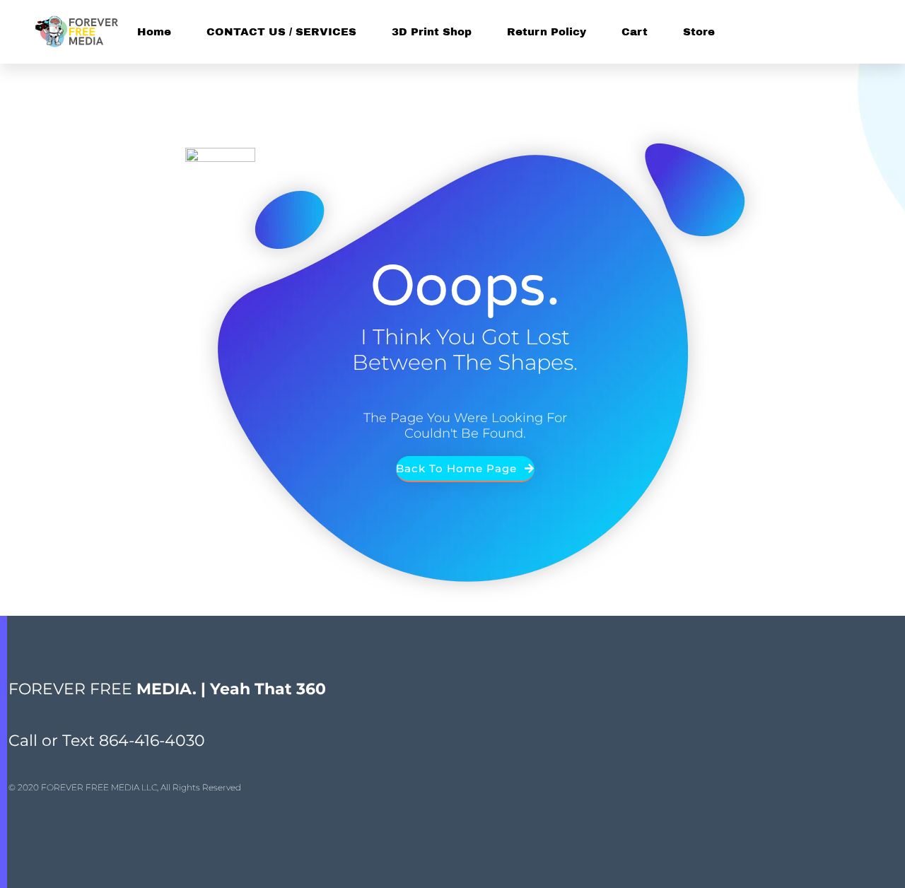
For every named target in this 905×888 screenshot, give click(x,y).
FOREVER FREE (167, 689)
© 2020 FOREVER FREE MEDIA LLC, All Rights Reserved (124, 787)
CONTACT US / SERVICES (281, 31)
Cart (634, 31)
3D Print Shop (432, 31)
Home (154, 31)
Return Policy (546, 31)
